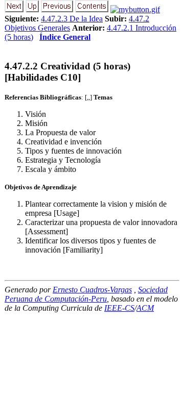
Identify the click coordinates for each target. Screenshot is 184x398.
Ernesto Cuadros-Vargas (92, 289)
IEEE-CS (119, 308)
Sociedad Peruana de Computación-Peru (86, 294)
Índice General (64, 37)
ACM (145, 308)
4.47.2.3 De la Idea (72, 18)
